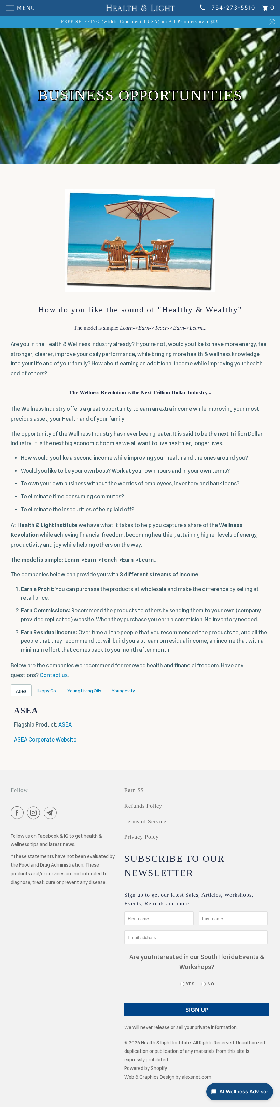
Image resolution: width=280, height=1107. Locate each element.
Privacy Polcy (141, 837)
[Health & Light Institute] (140, 8)
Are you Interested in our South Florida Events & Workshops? (196, 961)
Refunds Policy (143, 806)
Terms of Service (145, 821)
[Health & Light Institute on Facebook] (18, 814)
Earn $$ (134, 790)
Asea (21, 691)
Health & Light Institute (166, 1042)
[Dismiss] (272, 22)
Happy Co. (47, 690)
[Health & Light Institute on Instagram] (35, 814)
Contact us (54, 675)
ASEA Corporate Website (45, 739)
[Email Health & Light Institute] (51, 814)
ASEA (65, 724)
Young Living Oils (84, 690)
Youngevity (123, 690)
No (210, 983)
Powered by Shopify (145, 1068)
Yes (190, 983)
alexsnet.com (196, 1077)
